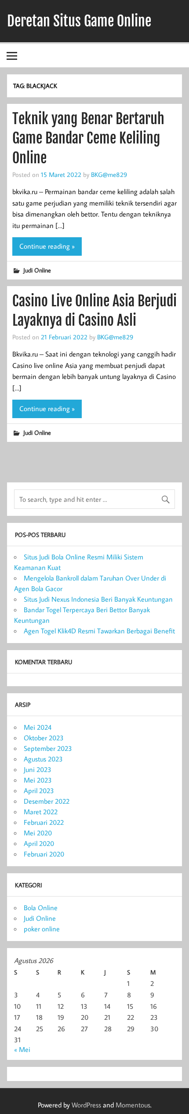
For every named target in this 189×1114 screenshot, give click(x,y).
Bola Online (41, 907)
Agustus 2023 (43, 758)
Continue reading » (47, 246)
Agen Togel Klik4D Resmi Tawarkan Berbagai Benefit (99, 630)
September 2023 (48, 748)
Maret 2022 (41, 811)
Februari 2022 (44, 822)
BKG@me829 (109, 174)
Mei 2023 (38, 780)
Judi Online (37, 270)
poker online (42, 928)
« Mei (22, 1049)
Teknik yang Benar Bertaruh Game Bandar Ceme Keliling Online (88, 138)
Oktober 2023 (44, 737)
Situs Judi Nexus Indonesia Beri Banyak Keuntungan (98, 599)
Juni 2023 (37, 769)
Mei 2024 (37, 727)
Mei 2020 (38, 832)
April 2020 (39, 843)
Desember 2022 (46, 801)
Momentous (133, 1104)
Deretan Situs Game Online (79, 21)
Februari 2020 (44, 853)
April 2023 (39, 790)
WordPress (86, 1104)
